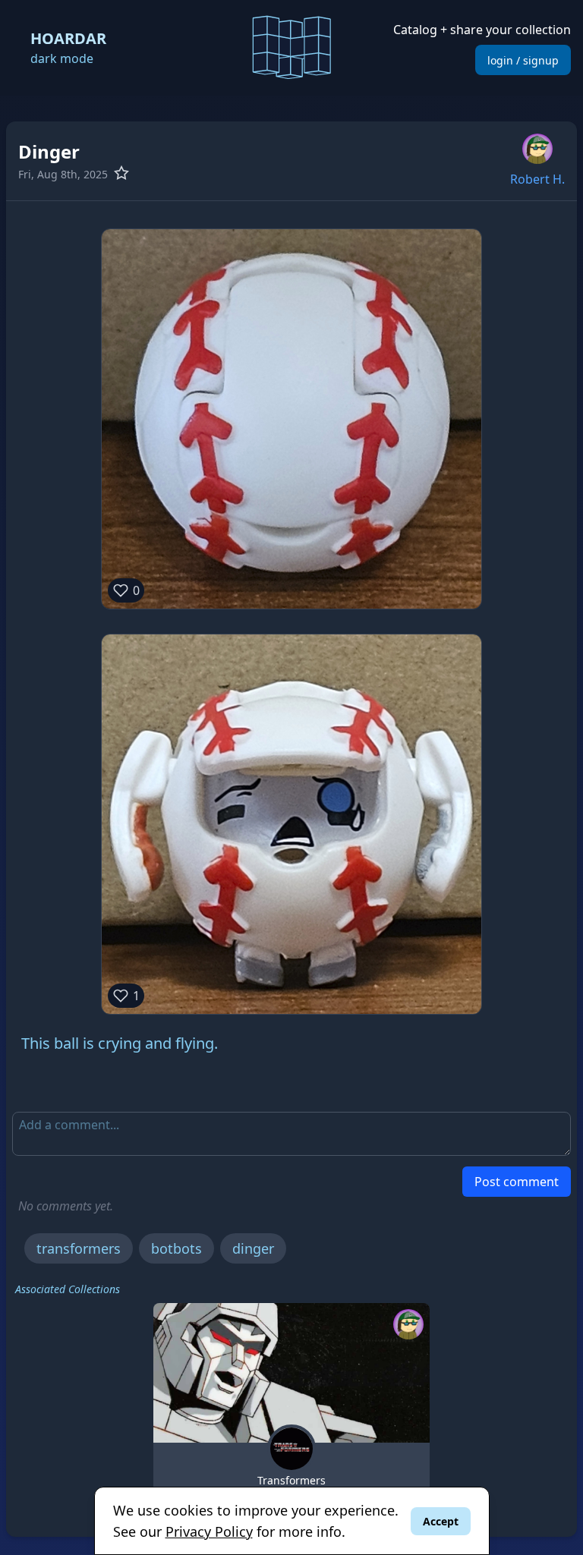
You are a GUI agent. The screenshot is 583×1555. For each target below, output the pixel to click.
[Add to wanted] (124, 173)
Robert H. (537, 179)
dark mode (61, 58)
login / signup (523, 60)
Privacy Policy (209, 1531)
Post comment (516, 1181)
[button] (291, 45)
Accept (441, 1521)
